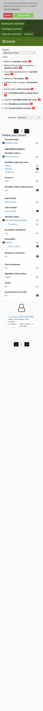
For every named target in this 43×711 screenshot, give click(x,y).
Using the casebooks (11, 34)
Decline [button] (8, 15)
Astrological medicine (11, 29)
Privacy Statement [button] (12, 9)
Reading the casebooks (12, 24)
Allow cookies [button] (23, 15)
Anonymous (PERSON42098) (21, 317)
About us (28, 34)
